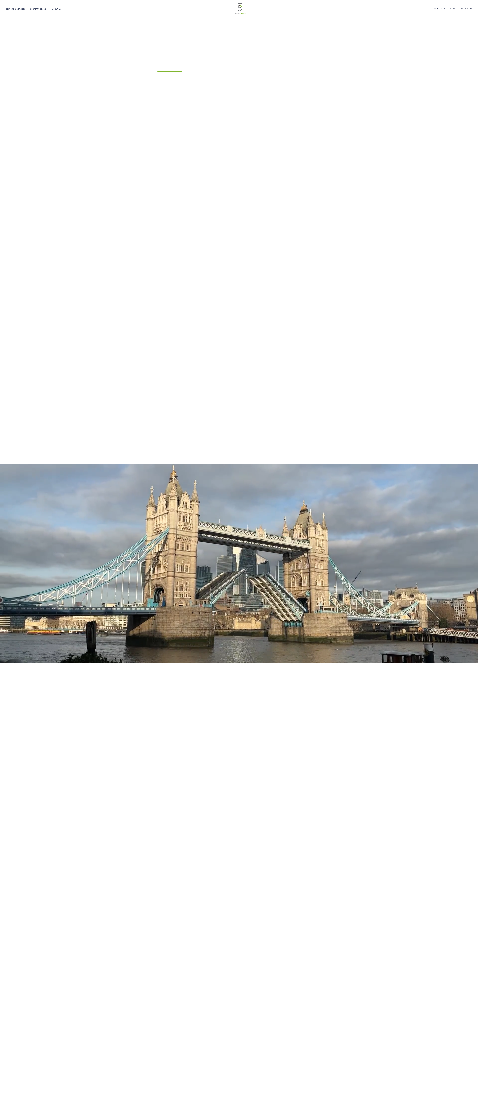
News (453, 8)
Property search (38, 9)
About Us (57, 9)
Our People (439, 8)
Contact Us (466, 8)
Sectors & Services (15, 9)
